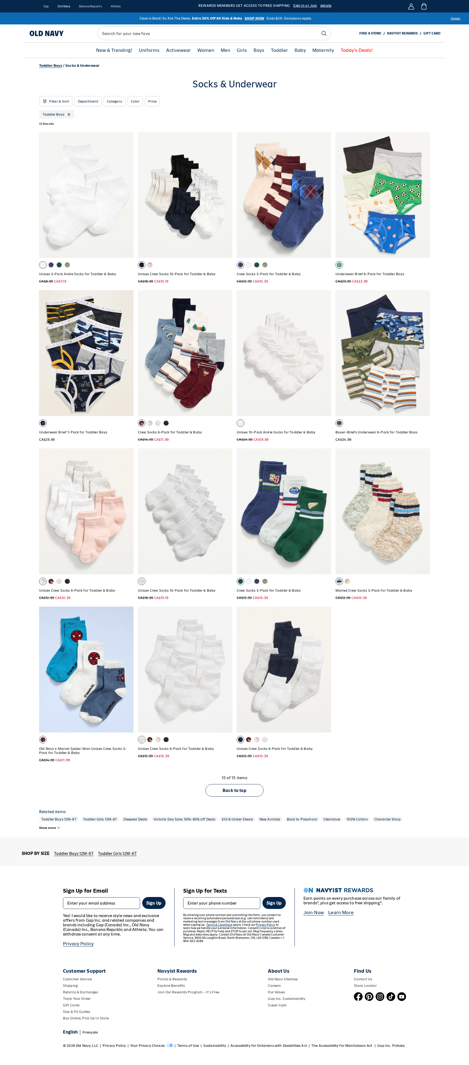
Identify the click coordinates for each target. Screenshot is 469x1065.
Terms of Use (188, 1046)
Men (225, 50)
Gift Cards (71, 1005)
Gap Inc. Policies (390, 1046)
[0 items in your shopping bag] (423, 6)
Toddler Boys (50, 66)
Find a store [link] (370, 33)
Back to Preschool (302, 819)
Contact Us (363, 979)
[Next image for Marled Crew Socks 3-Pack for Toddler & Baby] (423, 511)
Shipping (70, 986)
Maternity (323, 50)
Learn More (341, 912)
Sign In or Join (305, 6)
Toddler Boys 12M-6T (59, 819)
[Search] (324, 33)
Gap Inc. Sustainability (286, 999)
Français (90, 1032)
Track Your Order (77, 999)
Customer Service (77, 979)
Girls (242, 50)
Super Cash (277, 1005)
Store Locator (365, 986)
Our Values (276, 992)
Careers (274, 986)
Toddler (279, 50)
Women (205, 50)
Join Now (313, 912)
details (325, 6)
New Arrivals (269, 819)
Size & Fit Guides (76, 1012)
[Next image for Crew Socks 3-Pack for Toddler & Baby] (324, 195)
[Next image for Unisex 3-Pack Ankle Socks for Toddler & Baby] (127, 195)
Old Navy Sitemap (283, 979)
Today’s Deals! (357, 50)
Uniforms (149, 50)
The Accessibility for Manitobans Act (342, 1046)
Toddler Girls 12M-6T (100, 819)
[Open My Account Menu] (411, 6)
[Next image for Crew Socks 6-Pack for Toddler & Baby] (225, 353)
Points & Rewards (172, 979)
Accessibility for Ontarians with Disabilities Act (268, 1046)
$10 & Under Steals (237, 819)
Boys (258, 50)
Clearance (332, 819)
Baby (300, 50)
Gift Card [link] (432, 33)
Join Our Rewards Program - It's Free (188, 992)
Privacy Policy (78, 943)
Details (455, 18)
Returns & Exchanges (80, 992)
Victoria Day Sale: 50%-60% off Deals (184, 819)
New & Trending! (114, 50)
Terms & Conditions (219, 924)
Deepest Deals (135, 819)
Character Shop (387, 819)
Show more (47, 827)
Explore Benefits (171, 986)
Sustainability (214, 1046)
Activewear (178, 50)
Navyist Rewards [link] (402, 33)
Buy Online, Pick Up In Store (86, 1018)
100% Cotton (357, 819)
